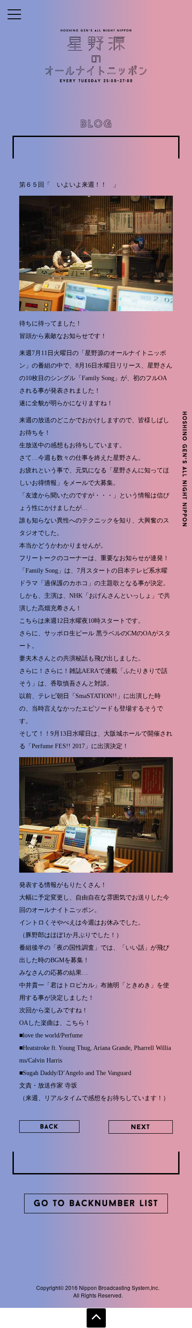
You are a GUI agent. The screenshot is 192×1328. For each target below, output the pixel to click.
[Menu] (14, 14)
